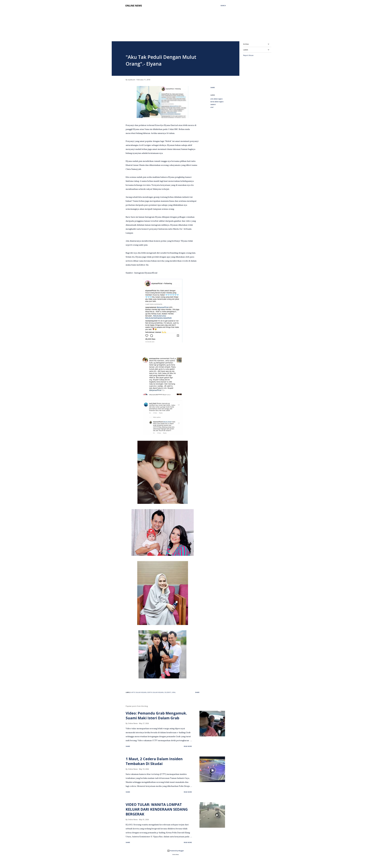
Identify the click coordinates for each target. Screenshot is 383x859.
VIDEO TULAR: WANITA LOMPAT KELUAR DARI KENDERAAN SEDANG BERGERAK (157, 809)
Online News (133, 5)
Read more (188, 746)
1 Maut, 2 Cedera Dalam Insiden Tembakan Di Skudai (154, 761)
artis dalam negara (216, 99)
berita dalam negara (216, 102)
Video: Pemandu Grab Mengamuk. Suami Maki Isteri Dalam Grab (156, 715)
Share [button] (212, 87)
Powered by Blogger (177, 851)
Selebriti (213, 104)
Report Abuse (248, 55)
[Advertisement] (175, 23)
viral (211, 107)
